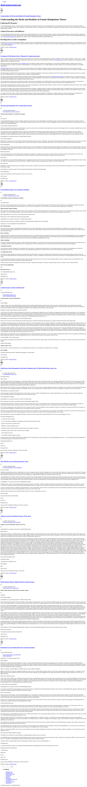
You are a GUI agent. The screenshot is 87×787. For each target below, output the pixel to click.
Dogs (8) (8, 776)
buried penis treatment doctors (10, 36)
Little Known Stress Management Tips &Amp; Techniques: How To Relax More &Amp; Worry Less (28, 368)
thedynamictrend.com (11, 5)
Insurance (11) (9, 771)
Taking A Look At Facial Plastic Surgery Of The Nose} (16, 516)
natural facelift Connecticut (58, 76)
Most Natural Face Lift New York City (11, 111)
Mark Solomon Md (7, 656)
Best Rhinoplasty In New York (9, 374)
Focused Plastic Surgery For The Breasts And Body (15, 189)
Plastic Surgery (13, 47)
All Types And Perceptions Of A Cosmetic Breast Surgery (16, 105)
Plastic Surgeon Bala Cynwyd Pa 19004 (12, 654)
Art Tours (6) (9, 780)
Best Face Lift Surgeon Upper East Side (11, 522)
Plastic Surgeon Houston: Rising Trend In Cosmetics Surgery (18, 582)
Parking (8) (8, 778)
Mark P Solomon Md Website (9, 296)
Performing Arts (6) (10, 781)
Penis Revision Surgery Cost (9, 294)
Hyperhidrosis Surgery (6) (11, 779)
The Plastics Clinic (59, 59)
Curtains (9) (8, 775)
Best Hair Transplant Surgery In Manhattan (12, 467)
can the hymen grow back (9, 43)
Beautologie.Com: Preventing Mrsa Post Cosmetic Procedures (18, 647)
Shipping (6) (8, 783)
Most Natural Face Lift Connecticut (10, 588)
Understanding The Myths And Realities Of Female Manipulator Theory (21, 16)
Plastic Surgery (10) (10, 774)
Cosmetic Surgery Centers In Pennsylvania (12, 287)
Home (4, 1)
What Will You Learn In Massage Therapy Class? (14, 461)
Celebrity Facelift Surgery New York (11, 195)
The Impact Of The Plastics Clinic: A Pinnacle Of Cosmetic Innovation (20, 56)
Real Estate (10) (9, 773)
